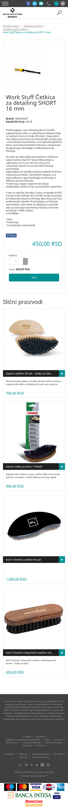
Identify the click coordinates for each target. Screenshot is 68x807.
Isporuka (27, 745)
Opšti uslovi (11, 742)
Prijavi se (40, 745)
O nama (27, 736)
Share (13, 235)
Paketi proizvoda (40, 757)
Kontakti (58, 740)
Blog (46, 740)
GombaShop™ (40, 775)
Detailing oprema (40, 754)
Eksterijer (9, 754)
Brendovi (58, 754)
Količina (13, 255)
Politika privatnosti (31, 742)
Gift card (23, 757)
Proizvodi (40, 736)
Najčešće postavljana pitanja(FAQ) (23, 740)
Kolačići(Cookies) (54, 742)
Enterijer (23, 754)
